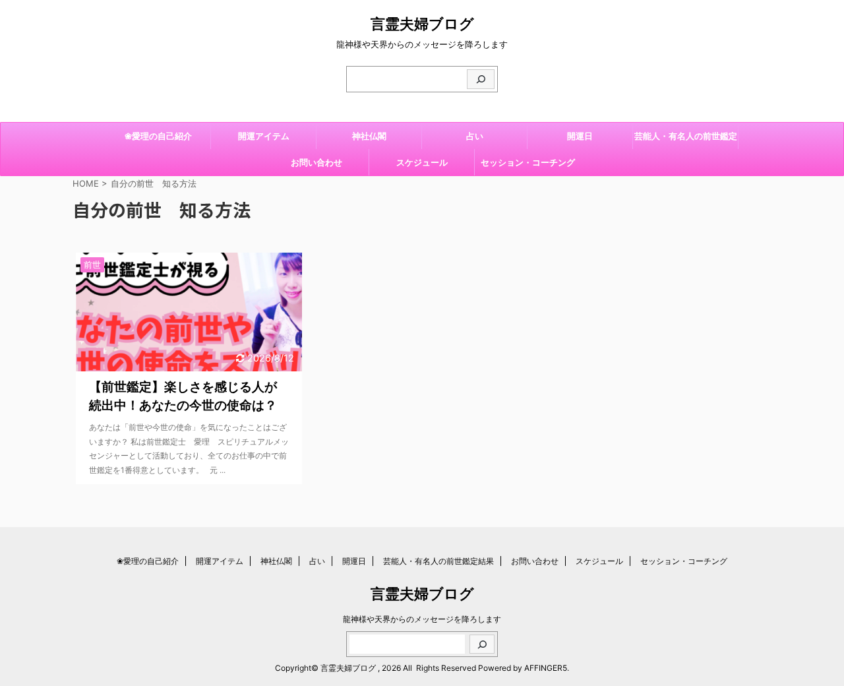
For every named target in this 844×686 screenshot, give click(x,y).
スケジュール (422, 162)
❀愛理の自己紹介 (158, 136)
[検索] (481, 79)
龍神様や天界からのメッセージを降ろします (422, 619)
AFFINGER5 (545, 668)
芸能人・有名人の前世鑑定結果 (685, 140)
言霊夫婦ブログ (422, 23)
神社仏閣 (369, 136)
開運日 (580, 136)
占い (474, 136)
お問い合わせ (316, 162)
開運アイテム (263, 136)
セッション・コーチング (528, 162)
